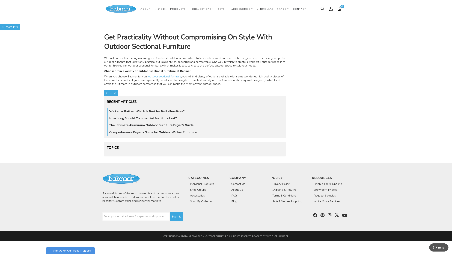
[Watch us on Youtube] (322, 215)
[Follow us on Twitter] (337, 215)
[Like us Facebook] (315, 215)
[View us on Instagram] (329, 215)
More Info (11, 27)
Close (110, 93)
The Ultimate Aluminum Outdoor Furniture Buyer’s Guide (151, 125)
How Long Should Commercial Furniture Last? (143, 118)
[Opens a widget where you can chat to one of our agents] (438, 247)
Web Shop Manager (277, 236)
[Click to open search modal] (322, 9)
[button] (179, 9)
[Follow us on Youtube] (344, 215)
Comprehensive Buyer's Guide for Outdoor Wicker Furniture (153, 132)
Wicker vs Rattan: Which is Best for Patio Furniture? (147, 111)
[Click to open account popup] (331, 9)
